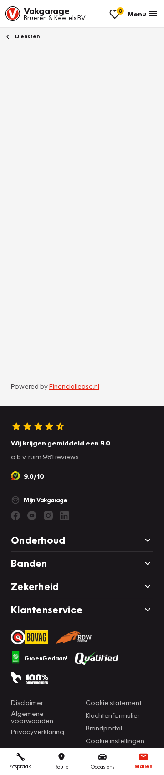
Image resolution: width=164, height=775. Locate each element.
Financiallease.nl (74, 386)
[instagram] (48, 515)
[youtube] (31, 515)
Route (61, 766)
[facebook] (15, 515)
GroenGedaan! (45, 658)
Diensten (27, 36)
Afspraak (20, 766)
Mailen (143, 766)
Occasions (102, 766)
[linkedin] (64, 515)
